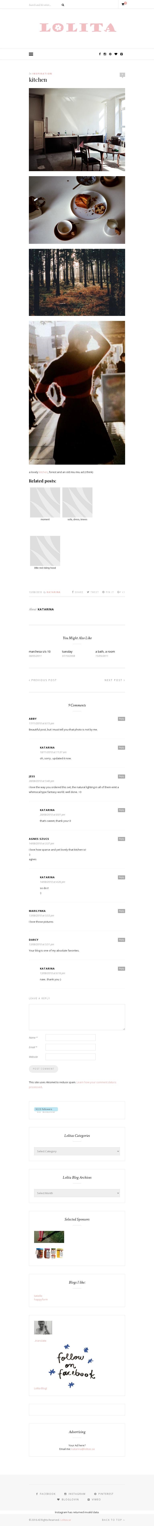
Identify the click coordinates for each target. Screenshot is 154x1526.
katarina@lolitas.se (83, 1449)
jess (32, 776)
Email (33, 1047)
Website (33, 1057)
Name (33, 1037)
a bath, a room (105, 651)
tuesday (67, 651)
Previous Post (43, 680)
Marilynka (37, 911)
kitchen (43, 472)
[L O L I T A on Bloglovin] (46, 1111)
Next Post (114, 680)
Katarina (54, 592)
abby (33, 718)
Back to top (112, 1520)
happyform (41, 1299)
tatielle (38, 1296)
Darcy (33, 939)
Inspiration (42, 73)
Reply (121, 718)
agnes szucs (39, 839)
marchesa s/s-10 (40, 651)
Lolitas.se (65, 1520)
